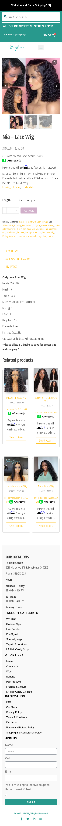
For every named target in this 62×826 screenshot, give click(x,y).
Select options (16, 437)
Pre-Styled (12, 634)
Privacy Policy (14, 712)
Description (12, 251)
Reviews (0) (11, 266)
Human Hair (43, 228)
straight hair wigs (49, 236)
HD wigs (19, 228)
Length (6, 200)
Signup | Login (20, 34)
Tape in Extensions (16, 644)
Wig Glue (11, 619)
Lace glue (20, 232)
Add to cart (29, 210)
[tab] (14, 251)
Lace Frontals (27, 187)
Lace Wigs (7, 187)
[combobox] (31, 16)
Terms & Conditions (16, 717)
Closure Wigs (13, 624)
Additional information (18, 259)
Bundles (16, 187)
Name (9, 745)
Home (9, 661)
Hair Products (13, 681)
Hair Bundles (13, 629)
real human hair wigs (34, 236)
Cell (7, 758)
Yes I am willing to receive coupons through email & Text (27, 787)
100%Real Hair (7, 225)
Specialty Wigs (14, 639)
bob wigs (17, 225)
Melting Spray (7, 236)
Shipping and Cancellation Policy (23, 732)
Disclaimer (11, 722)
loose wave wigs (48, 232)
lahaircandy (37, 232)
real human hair (19, 236)
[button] (31, 5)
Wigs (8, 671)
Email (8, 771)
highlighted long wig (30, 228)
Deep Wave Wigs (29, 221)
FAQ (8, 702)
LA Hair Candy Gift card (19, 691)
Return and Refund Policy (20, 727)
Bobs (20, 221)
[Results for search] (31, 22)
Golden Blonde (47, 225)
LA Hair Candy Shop (17, 649)
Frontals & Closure (16, 686)
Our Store (11, 707)
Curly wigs (36, 225)
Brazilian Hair (27, 225)
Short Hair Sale (42, 221)
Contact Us (12, 666)
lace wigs (28, 232)
